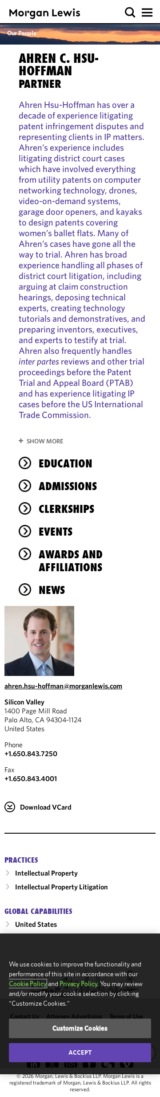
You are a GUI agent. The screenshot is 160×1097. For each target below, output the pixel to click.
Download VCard (46, 806)
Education (65, 463)
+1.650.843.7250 (30, 753)
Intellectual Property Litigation (61, 886)
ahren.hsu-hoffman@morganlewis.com (63, 685)
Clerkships (66, 509)
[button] (130, 12)
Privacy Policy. (79, 983)
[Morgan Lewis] (44, 14)
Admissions (68, 486)
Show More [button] (45, 441)
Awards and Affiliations (71, 561)
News (52, 590)
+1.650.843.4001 (30, 778)
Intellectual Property (46, 872)
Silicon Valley (24, 701)
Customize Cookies (80, 1028)
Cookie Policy (28, 983)
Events (55, 531)
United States (36, 924)
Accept (80, 1052)
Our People (21, 33)
